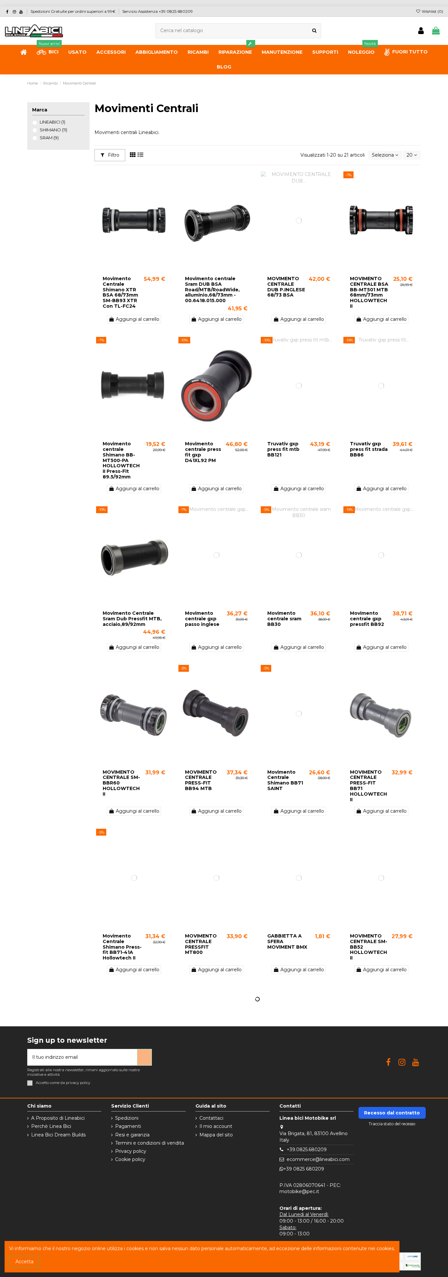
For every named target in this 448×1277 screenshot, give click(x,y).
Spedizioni (126, 1118)
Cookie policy (130, 1159)
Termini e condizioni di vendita (149, 1143)
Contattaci (211, 1118)
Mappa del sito (216, 1135)
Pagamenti (128, 1126)
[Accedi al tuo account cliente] (421, 31)
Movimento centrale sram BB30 (284, 618)
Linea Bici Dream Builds (58, 1135)
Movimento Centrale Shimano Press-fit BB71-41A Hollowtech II (122, 947)
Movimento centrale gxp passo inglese (202, 618)
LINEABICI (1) (52, 122)
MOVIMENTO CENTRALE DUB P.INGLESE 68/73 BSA (286, 287)
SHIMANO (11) (53, 129)
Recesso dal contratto (392, 1113)
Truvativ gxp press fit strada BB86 (369, 449)
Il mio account (215, 1126)
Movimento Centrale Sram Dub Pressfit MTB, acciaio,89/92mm (132, 618)
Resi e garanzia (132, 1135)
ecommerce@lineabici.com (318, 1159)
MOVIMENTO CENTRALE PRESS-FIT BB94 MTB (201, 780)
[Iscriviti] (144, 1057)
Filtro (113, 155)
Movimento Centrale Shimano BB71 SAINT (285, 780)
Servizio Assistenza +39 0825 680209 (157, 11)
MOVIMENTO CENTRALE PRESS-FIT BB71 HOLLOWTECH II (368, 786)
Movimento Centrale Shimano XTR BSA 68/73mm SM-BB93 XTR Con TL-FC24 (120, 292)
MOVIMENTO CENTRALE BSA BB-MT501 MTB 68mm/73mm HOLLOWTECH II (369, 292)
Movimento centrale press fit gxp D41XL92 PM (203, 452)
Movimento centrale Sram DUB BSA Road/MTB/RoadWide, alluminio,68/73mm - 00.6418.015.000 (212, 289)
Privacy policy (130, 1151)
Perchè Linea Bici (51, 1126)
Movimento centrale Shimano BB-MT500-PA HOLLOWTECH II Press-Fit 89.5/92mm (121, 460)
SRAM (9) (49, 137)
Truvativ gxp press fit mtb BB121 (283, 449)
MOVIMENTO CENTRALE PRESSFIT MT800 (201, 944)
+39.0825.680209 (307, 1149)
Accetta (24, 1262)
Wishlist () (432, 11)
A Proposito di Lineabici (58, 1118)
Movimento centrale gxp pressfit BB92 (367, 618)
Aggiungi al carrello (137, 319)
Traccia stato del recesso (392, 1123)
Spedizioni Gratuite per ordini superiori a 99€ (73, 11)
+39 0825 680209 (303, 1169)
